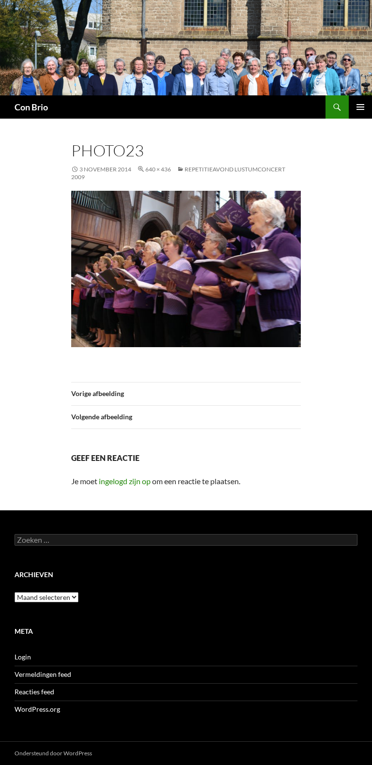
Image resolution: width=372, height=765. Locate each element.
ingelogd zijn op (125, 481)
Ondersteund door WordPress (53, 753)
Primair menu (360, 107)
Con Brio (31, 107)
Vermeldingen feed (43, 674)
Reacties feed (34, 692)
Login (23, 657)
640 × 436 (158, 169)
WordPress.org (37, 709)
